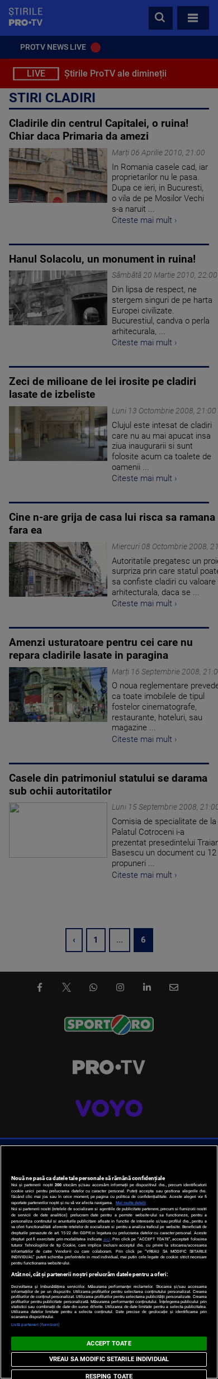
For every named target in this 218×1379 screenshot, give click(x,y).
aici (106, 1239)
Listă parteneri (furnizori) (35, 1324)
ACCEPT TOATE (109, 1343)
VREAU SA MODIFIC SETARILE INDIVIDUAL (109, 1359)
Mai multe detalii (131, 1202)
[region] (109, 1262)
